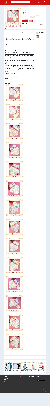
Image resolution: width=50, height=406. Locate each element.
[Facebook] (37, 377)
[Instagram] (41, 377)
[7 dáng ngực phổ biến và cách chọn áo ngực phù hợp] (37, 36)
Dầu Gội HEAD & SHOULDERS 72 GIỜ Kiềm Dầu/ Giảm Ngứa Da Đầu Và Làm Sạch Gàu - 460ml (25, 370)
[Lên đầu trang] (49, 404)
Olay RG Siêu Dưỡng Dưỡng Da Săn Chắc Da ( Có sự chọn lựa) (41, 370)
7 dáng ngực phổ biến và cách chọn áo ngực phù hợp (42, 35)
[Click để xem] (13, 16)
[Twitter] (40, 377)
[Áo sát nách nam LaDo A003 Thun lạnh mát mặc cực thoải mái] (8, 366)
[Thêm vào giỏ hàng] (36, 372)
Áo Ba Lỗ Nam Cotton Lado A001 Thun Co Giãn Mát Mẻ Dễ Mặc (16, 370)
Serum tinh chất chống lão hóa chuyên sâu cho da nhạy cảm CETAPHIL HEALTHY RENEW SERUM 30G (32, 370)
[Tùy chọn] (11, 372)
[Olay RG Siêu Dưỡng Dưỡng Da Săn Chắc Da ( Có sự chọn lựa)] (41, 366)
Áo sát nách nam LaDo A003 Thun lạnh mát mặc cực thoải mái (8, 370)
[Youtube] (38, 377)
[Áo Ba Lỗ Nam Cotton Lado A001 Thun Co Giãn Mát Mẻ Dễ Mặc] (17, 366)
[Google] (43, 377)
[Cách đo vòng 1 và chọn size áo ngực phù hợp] (37, 33)
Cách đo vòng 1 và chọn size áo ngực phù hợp (41, 32)
